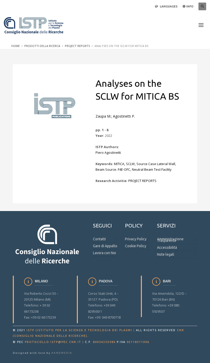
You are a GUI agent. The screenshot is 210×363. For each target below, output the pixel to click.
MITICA (119, 163)
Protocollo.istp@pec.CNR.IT (53, 341)
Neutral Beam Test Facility (152, 169)
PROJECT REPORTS (142, 180)
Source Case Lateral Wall (155, 163)
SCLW (130, 163)
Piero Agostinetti (108, 152)
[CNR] (48, 243)
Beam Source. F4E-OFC (113, 169)
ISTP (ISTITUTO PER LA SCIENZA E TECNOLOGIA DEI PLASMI (79, 330)
